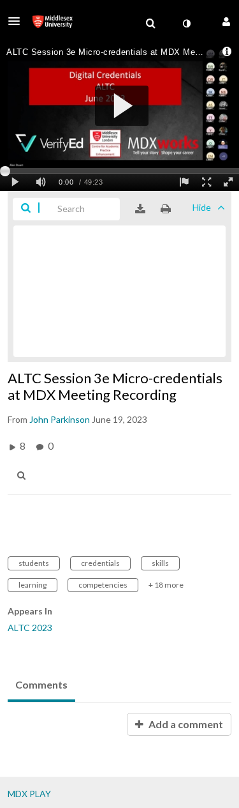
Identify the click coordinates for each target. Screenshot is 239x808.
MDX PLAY (29, 793)
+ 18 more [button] (166, 585)
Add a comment (185, 724)
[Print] (166, 209)
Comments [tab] (41, 684)
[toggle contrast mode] (186, 23)
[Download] (140, 209)
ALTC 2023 (30, 627)
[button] (18, 21)
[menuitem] (150, 23)
